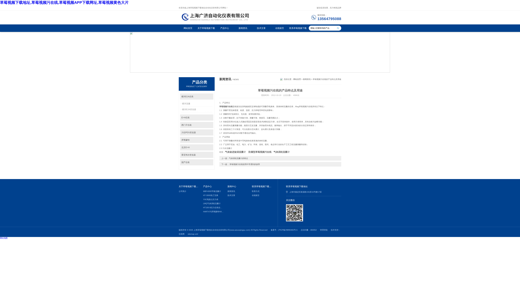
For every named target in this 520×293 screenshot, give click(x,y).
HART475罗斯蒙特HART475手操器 (213, 212)
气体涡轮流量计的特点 (238, 158)
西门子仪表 (186, 125)
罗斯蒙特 (185, 140)
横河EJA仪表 (187, 96)
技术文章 (261, 28)
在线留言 (279, 28)
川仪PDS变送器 (188, 132)
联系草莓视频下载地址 (298, 29)
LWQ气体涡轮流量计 (212, 203)
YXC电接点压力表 (210, 199)
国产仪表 (185, 162)
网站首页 (188, 28)
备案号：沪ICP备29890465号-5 (284, 230)
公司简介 (182, 191)
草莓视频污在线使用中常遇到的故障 (244, 164)
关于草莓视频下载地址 (206, 29)
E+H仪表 (185, 117)
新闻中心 (231, 186)
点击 (210, 96)
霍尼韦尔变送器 (188, 155)
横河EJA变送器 (189, 109)
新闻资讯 (243, 28)
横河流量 (186, 103)
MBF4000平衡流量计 (212, 191)
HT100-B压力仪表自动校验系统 (213, 207)
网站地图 (4, 238)
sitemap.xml (193, 234)
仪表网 (181, 234)
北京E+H (185, 147)
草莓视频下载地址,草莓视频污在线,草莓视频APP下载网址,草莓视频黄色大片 (64, 2)
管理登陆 (324, 230)
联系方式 (255, 191)
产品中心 (224, 28)
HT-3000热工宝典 (210, 195)
